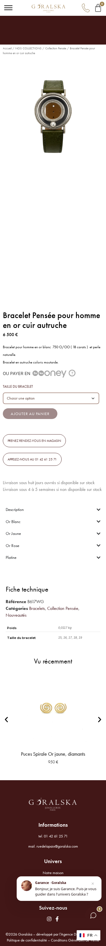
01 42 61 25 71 (56, 836)
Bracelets (37, 608)
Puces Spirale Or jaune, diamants (53, 754)
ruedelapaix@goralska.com (57, 846)
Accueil (7, 48)
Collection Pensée (55, 48)
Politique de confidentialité (27, 940)
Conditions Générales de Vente (75, 940)
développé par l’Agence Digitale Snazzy (67, 934)
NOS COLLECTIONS (28, 48)
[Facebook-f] (57, 918)
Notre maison (53, 872)
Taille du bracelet (18, 386)
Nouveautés (16, 615)
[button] (34, 440)
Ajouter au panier (30, 413)
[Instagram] (49, 918)
